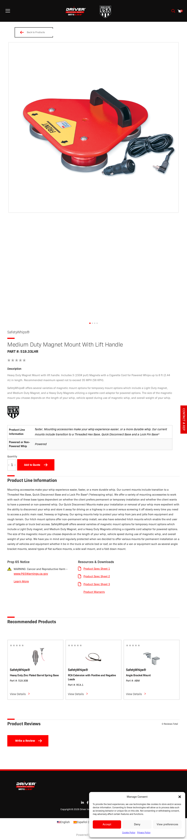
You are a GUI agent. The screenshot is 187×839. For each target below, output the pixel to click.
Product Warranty (94, 592)
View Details (18, 694)
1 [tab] (90, 323)
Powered (41, 444)
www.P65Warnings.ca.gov (31, 573)
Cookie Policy (128, 832)
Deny (137, 824)
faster (39, 429)
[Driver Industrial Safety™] (76, 11)
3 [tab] (94, 323)
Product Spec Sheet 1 (96, 568)
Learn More (21, 581)
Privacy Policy (143, 832)
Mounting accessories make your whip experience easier (81, 429)
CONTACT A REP (184, 419)
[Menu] (7, 11)
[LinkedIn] (82, 802)
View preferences (167, 824)
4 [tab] (97, 323)
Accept (107, 824)
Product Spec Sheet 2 (96, 576)
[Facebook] (88, 802)
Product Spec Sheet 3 (96, 584)
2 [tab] (92, 323)
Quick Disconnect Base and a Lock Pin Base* (130, 434)
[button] (180, 797)
